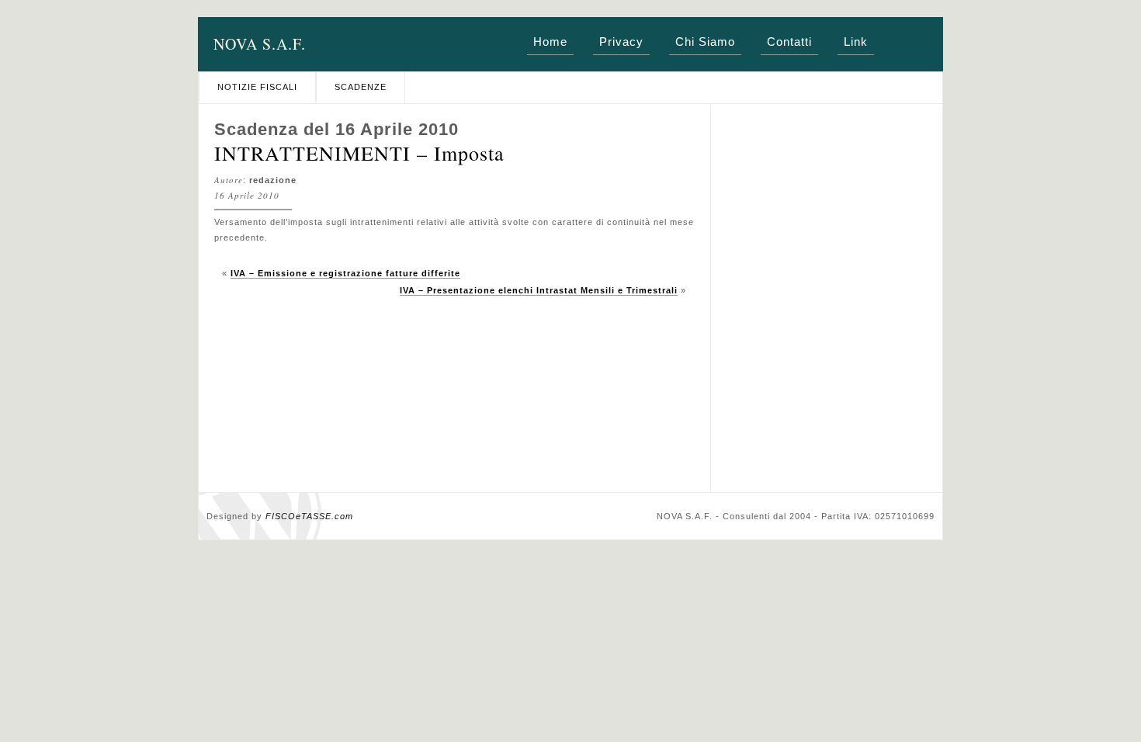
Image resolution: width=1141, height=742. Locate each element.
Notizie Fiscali (257, 87)
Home (550, 41)
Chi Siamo (705, 41)
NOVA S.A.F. (259, 43)
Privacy (621, 41)
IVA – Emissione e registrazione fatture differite (345, 273)
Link (856, 41)
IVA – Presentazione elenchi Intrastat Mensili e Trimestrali (539, 290)
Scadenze (361, 87)
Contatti (789, 41)
